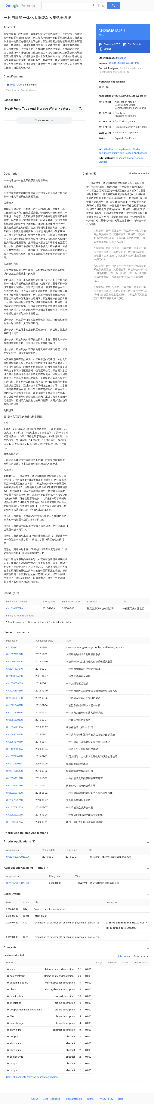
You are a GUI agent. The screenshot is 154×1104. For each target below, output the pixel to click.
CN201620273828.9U (17, 856)
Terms (90, 1098)
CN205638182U (14, 778)
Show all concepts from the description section (32, 1077)
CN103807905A (14, 683)
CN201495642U (14, 770)
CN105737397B (14, 654)
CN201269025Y (14, 763)
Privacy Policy (106, 1098)
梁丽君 (129, 63)
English (122, 58)
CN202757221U (14, 800)
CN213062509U (14, 676)
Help (120, 1098)
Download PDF (111, 44)
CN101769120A (14, 807)
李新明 (121, 63)
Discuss (103, 161)
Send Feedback (51, 1098)
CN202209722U (14, 792)
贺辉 (136, 63)
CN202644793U (14, 785)
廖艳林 (112, 63)
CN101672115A (14, 727)
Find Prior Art (134, 44)
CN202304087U (14, 705)
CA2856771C (13, 647)
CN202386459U (14, 698)
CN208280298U (14, 814)
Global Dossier (135, 158)
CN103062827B (14, 661)
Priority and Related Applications (129, 153)
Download (125, 956)
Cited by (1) (110, 149)
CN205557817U (14, 719)
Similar (107, 48)
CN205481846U (14, 741)
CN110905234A (14, 749)
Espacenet (120, 158)
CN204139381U (14, 668)
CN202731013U (14, 756)
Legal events (124, 149)
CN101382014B (14, 712)
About (34, 1098)
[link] (21, 85)
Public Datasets (73, 1098)
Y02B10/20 (16, 84)
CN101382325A (14, 822)
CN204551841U (14, 734)
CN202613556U (14, 690)
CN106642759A (14, 608)
